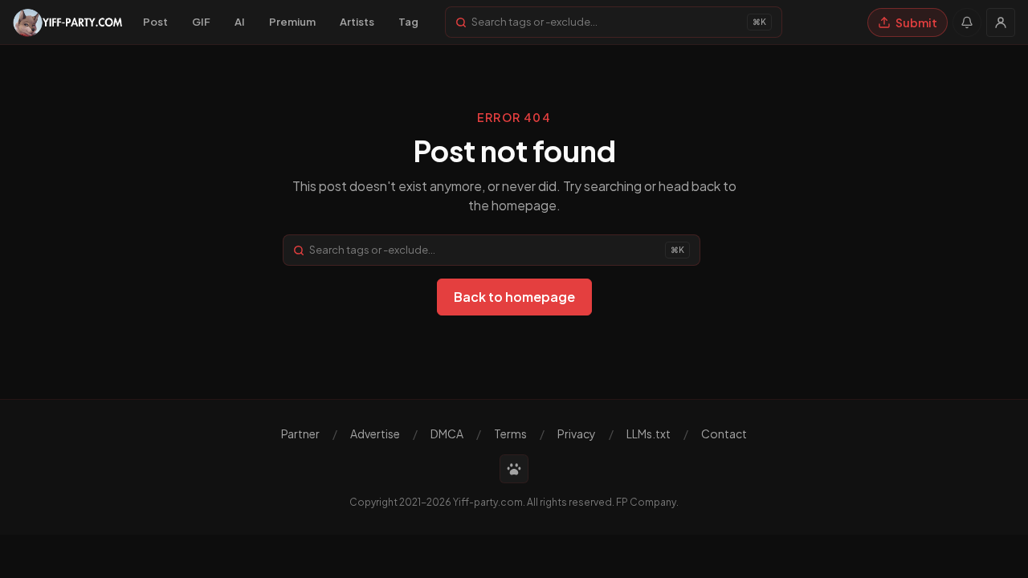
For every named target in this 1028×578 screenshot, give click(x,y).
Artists (357, 21)
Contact (724, 433)
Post (155, 21)
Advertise (375, 433)
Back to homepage (514, 296)
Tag (408, 21)
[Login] (1000, 22)
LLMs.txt (648, 433)
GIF (201, 21)
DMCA (446, 433)
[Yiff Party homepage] (68, 22)
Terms (510, 433)
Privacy (576, 433)
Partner (300, 433)
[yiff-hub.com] (514, 468)
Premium (292, 21)
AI (240, 21)
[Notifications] (967, 22)
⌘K (759, 21)
